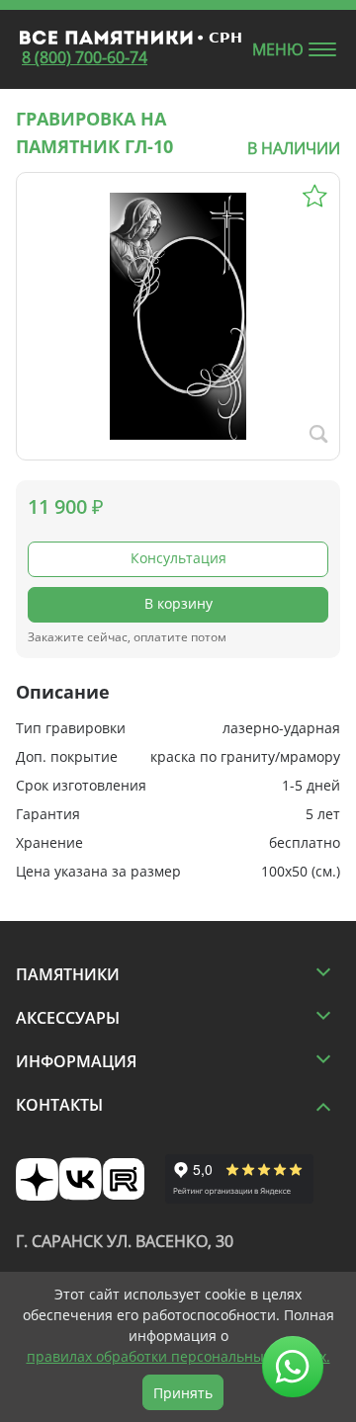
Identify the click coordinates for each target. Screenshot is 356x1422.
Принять (183, 1392)
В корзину (178, 603)
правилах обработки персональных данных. (178, 1356)
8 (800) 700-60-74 (84, 57)
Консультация (178, 557)
